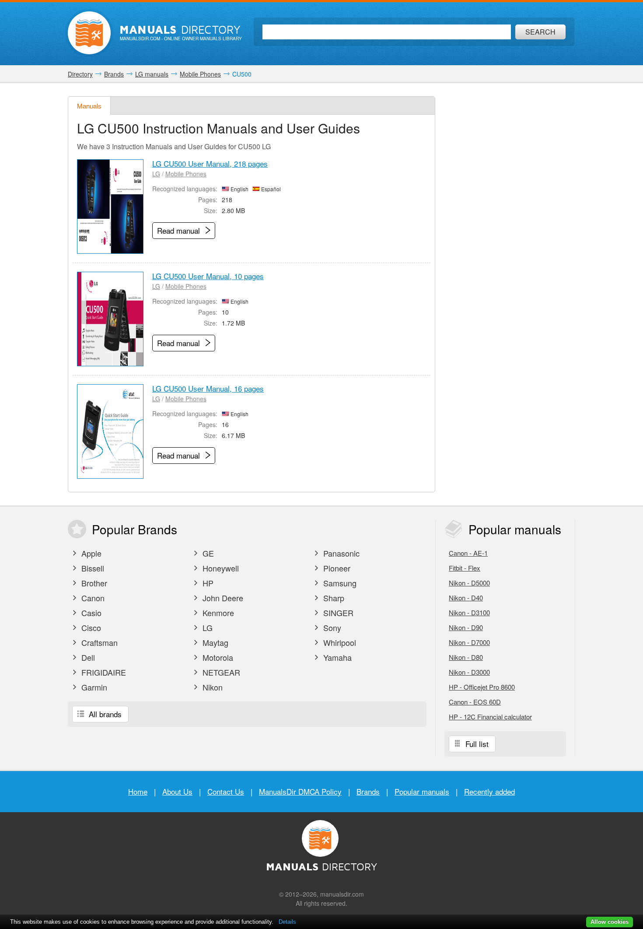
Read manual (179, 230)
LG (156, 173)
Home (137, 791)
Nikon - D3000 (469, 672)
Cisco (90, 627)
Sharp (332, 597)
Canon (92, 597)
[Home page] (89, 33)
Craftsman (98, 642)
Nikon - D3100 (469, 612)
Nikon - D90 (466, 627)
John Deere (221, 597)
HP (206, 583)
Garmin (93, 687)
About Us (177, 791)
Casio (90, 612)
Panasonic (340, 553)
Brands (368, 791)
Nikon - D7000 (469, 642)
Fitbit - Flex (464, 567)
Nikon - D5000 (469, 582)
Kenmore (217, 612)
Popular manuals (422, 791)
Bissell (91, 568)
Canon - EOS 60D (475, 701)
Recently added (489, 791)
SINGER (337, 612)
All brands (104, 713)
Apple (90, 553)
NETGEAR (220, 672)
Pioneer (335, 568)
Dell (87, 657)
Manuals (89, 105)
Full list (476, 743)
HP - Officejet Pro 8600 (482, 686)
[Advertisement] (509, 227)
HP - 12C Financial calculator (490, 716)
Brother (93, 583)
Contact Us (225, 791)
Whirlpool (338, 642)
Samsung (338, 583)
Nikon (211, 687)
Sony (331, 627)
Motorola (216, 657)
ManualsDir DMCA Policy (300, 791)
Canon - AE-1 (468, 552)
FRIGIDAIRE (102, 672)
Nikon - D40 (466, 597)
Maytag (214, 642)
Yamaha (336, 657)
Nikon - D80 (466, 657)
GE (207, 553)
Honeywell (219, 568)
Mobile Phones (185, 173)
